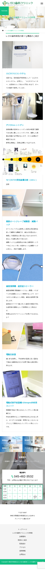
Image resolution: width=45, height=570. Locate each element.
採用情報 (22, 551)
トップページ (22, 529)
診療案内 (22, 536)
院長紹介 (22, 543)
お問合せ (22, 554)
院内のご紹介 (22, 540)
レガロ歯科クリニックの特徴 (22, 533)
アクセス (22, 547)
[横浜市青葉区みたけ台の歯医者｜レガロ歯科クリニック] (17, 3)
